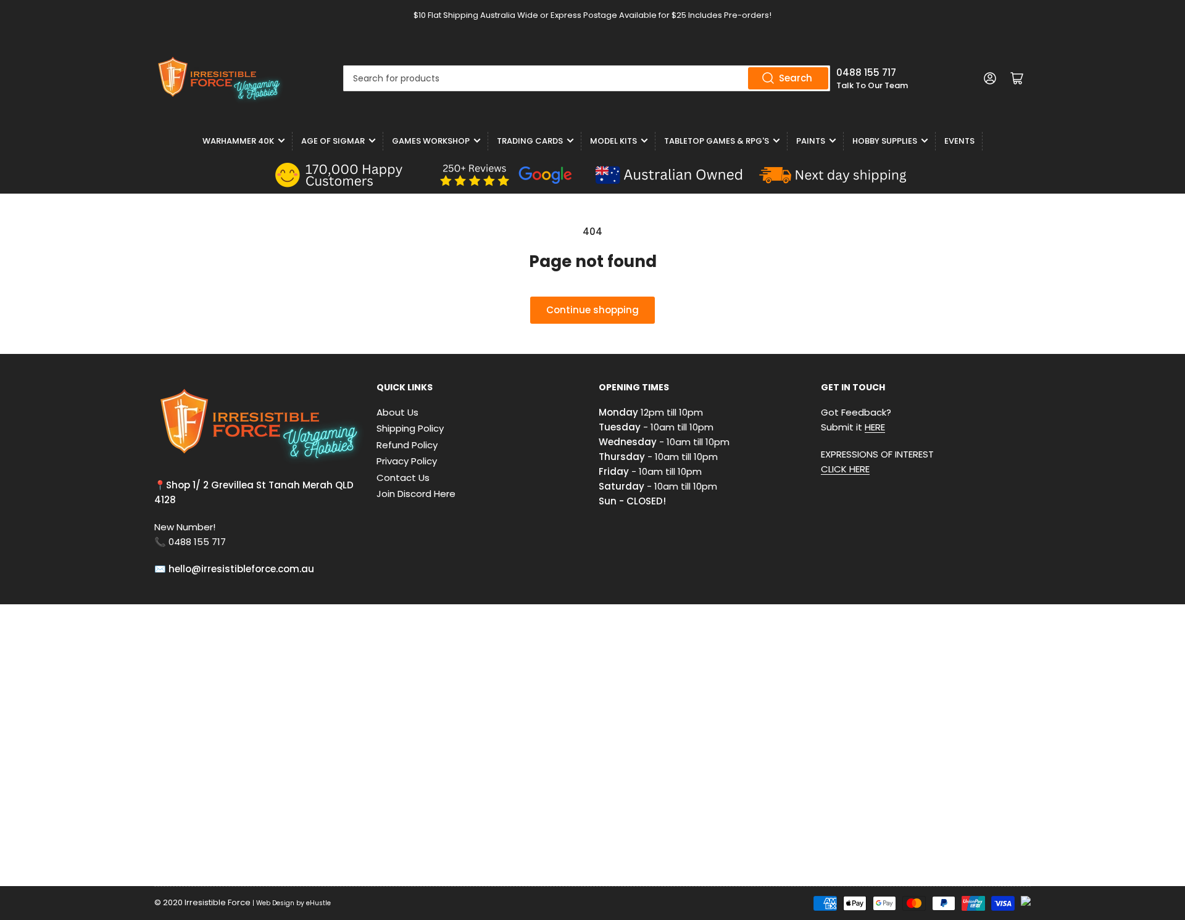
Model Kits (613, 141)
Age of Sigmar (333, 141)
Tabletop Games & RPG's (716, 141)
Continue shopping (592, 309)
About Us (397, 412)
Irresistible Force (218, 902)
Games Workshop (431, 141)
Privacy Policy (406, 460)
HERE (875, 427)
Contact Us (403, 477)
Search (795, 78)
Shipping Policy (410, 428)
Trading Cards (530, 141)
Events (959, 141)
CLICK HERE (845, 468)
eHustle (318, 903)
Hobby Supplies (884, 141)
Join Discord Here (415, 493)
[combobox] (586, 78)
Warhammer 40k (238, 141)
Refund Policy (407, 444)
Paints (810, 141)
